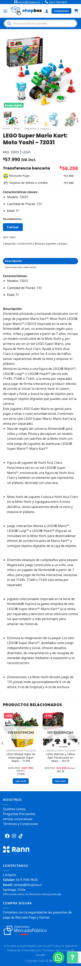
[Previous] (9, 70)
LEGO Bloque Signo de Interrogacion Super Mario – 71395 (20, 757)
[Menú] (5, 11)
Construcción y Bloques (31, 243)
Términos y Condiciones (20, 824)
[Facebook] (7, 836)
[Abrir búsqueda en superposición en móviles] (40, 23)
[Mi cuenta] (47, 11)
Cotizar (13, 227)
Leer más (21, 781)
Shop (17, 128)
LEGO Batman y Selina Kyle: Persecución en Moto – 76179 (60, 757)
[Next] (72, 70)
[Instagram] (14, 836)
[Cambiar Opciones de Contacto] (72, 957)
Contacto (9, 875)
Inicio (6, 128)
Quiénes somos (14, 809)
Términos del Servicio (56, 950)
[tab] (40, 261)
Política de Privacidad (21, 950)
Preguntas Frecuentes (19, 814)
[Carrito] (76, 11)
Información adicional (20, 267)
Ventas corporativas (17, 819)
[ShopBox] (26, 11)
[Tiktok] (20, 836)
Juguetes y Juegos (36, 128)
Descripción (13, 261)
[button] (58, 957)
